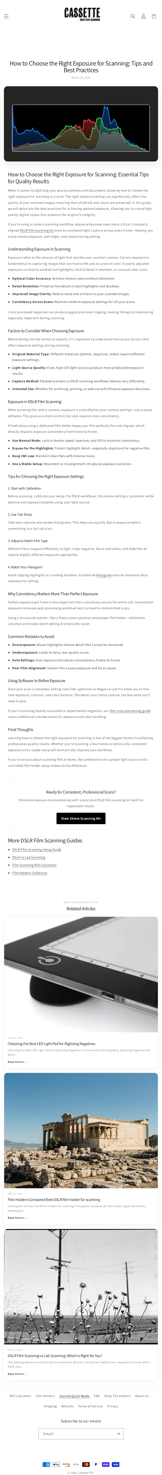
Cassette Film (86, 1472)
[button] (6, 16)
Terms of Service (90, 1406)
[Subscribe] (118, 1433)
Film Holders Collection (29, 873)
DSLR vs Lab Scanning (28, 857)
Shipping (50, 1406)
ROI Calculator (20, 1396)
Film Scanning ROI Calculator (34, 865)
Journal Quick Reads (74, 1396)
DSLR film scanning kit (37, 230)
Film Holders (45, 1396)
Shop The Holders (117, 1396)
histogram (104, 575)
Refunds (67, 1406)
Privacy (112, 1406)
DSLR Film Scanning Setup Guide (36, 849)
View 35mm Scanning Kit (81, 818)
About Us (142, 1396)
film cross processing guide (130, 711)
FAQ (97, 1396)
